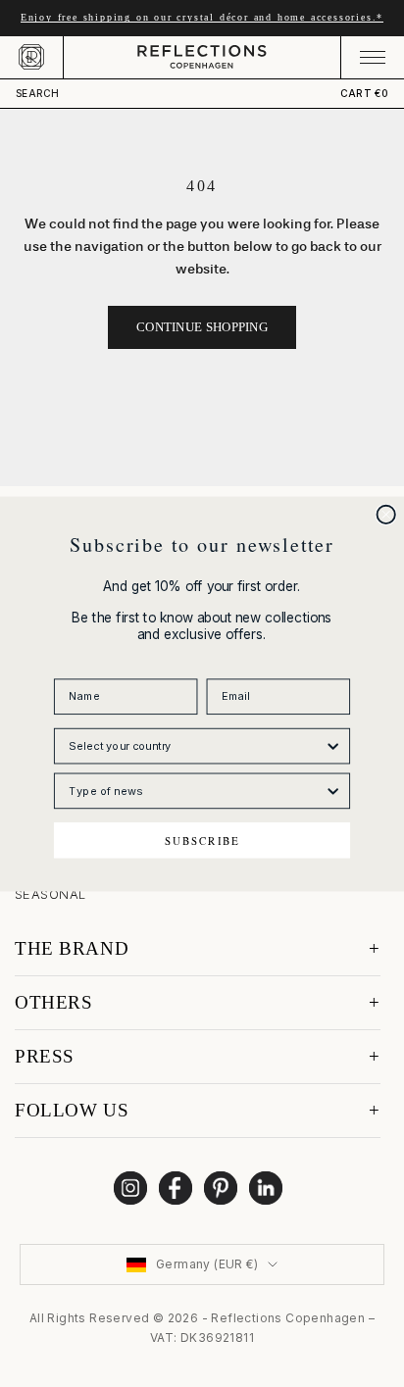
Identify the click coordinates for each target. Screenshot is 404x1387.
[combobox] (196, 745)
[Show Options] (333, 745)
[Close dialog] (386, 513)
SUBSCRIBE (202, 839)
